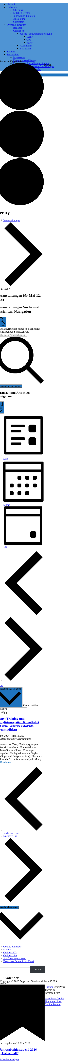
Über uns (18, 10)
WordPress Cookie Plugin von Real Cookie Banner (54, 1001)
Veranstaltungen (11, 220)
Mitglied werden (21, 13)
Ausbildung (19, 18)
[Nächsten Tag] (23, 680)
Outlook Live (10, 955)
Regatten (17, 27)
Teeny (29, 36)
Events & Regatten (16, 24)
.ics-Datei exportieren (14, 958)
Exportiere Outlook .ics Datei (18, 961)
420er (29, 42)
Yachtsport (25, 48)
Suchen (47, 64)
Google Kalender (12, 946)
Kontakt (11, 51)
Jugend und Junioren (24, 16)
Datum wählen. (31, 705)
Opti (28, 39)
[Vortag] (23, 614)
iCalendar (8, 949)
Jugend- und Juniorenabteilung (36, 33)
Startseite (11, 4)
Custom (49, 987)
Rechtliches (13, 54)
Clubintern (18, 21)
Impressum (19, 57)
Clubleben (12, 7)
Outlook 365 (10, 952)
